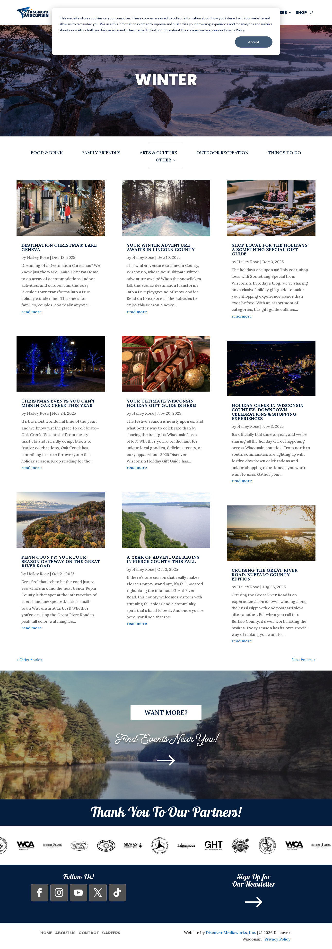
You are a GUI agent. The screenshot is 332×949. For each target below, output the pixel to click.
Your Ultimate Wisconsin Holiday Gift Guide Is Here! (161, 403)
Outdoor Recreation (222, 153)
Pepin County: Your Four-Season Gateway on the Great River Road (60, 561)
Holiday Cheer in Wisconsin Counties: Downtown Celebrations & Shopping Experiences (268, 412)
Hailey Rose (38, 257)
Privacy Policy (277, 939)
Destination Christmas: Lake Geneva (59, 247)
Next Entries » (303, 660)
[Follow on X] (98, 892)
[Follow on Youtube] (78, 892)
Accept (253, 42)
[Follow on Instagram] (59, 892)
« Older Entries (29, 660)
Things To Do (284, 153)
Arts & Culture (158, 153)
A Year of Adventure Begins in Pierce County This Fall (163, 559)
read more (31, 311)
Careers (111, 932)
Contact (89, 932)
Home (46, 932)
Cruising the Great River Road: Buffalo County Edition (265, 574)
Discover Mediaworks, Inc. (231, 932)
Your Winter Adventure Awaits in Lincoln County (161, 247)
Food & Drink (47, 153)
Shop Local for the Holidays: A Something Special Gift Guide (270, 249)
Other (163, 160)
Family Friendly (101, 153)
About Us (65, 932)
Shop (301, 12)
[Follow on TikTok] (117, 892)
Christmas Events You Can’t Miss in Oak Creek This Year (58, 403)
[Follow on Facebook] (39, 892)
